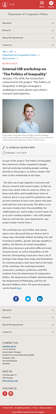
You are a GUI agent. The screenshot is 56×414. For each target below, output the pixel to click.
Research (6, 30)
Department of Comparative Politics (28, 14)
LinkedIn (40, 299)
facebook (5, 393)
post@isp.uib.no (9, 346)
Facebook (16, 299)
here (19, 287)
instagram (11, 393)
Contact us (7, 44)
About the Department (12, 37)
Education (6, 22)
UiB (4, 51)
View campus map (10, 380)
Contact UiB (7, 407)
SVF (11, 51)
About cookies (45, 407)
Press (35, 407)
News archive (8, 58)
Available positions (23, 407)
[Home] (5, 4)
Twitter (28, 299)
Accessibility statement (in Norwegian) (28, 412)
